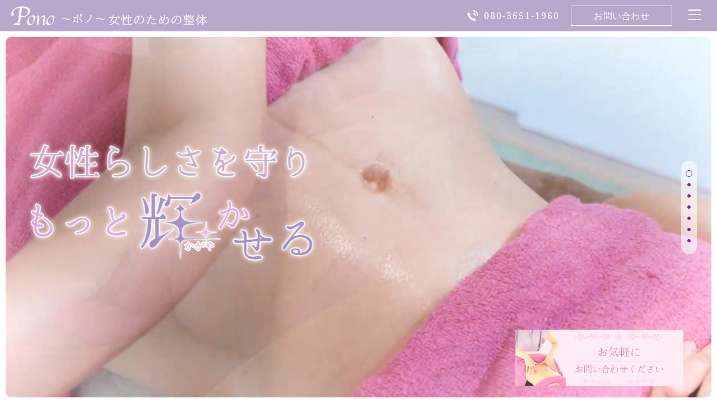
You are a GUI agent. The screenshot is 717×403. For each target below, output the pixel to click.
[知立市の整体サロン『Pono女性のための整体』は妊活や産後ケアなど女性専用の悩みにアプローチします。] (109, 18)
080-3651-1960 (522, 15)
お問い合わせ (621, 16)
